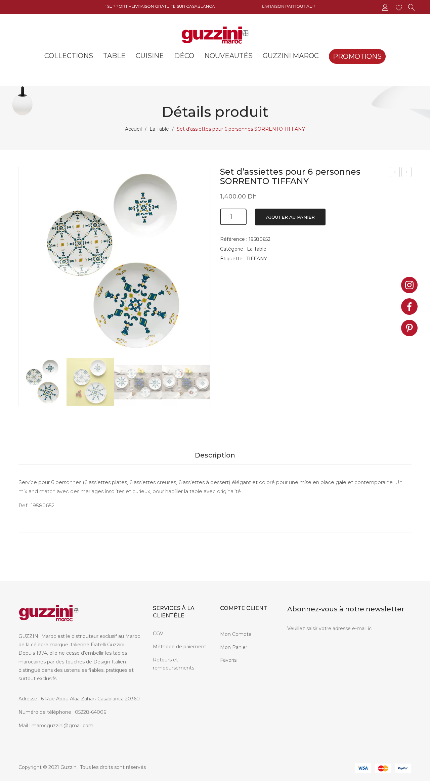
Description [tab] (215, 455)
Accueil (133, 129)
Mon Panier (233, 647)
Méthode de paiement (179, 647)
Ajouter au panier (290, 217)
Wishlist (400, 7)
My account (386, 7)
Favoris (228, 660)
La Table (159, 129)
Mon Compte (236, 634)
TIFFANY (256, 259)
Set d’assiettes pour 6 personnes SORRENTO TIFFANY (395, 173)
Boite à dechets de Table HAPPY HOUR (407, 173)
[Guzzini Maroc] (215, 34)
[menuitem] (68, 55)
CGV (158, 634)
